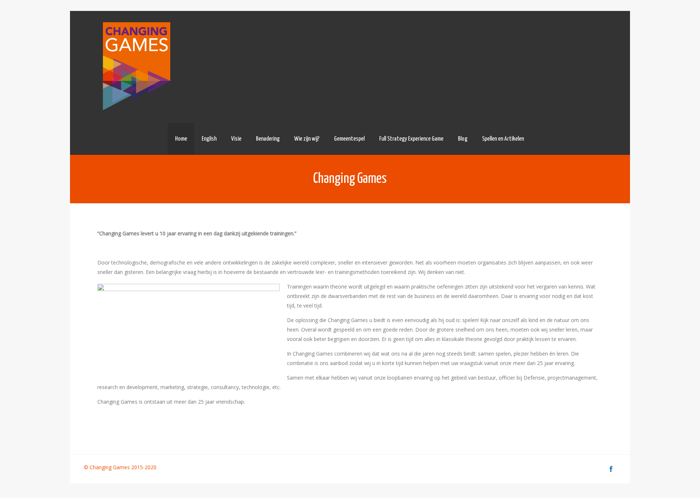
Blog (462, 139)
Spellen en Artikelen (503, 139)
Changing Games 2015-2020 (124, 467)
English (209, 139)
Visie (236, 139)
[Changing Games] (135, 67)
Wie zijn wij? (306, 139)
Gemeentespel (349, 139)
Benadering (268, 139)
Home (181, 139)
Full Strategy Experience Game (411, 139)
